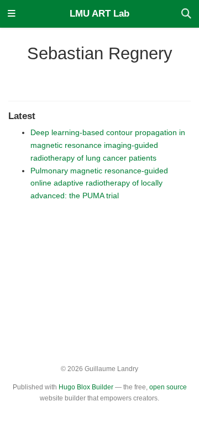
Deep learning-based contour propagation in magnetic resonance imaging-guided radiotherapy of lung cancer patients (107, 145)
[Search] (186, 14)
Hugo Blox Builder (86, 387)
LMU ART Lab (99, 13)
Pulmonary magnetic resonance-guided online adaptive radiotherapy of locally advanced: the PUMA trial (99, 183)
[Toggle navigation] (11, 14)
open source (168, 387)
